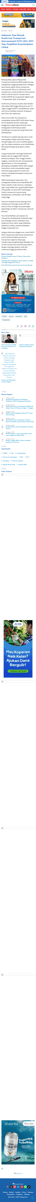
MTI (25, 316)
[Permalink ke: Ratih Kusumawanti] (3, 51)
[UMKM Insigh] (18, 23)
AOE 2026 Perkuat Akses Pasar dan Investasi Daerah (16, 265)
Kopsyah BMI (22, 464)
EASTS (4, 316)
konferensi (19, 316)
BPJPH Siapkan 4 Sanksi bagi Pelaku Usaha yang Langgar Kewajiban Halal (19, 434)
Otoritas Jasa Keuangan (10, 457)
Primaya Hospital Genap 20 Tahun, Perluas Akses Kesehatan (15, 257)
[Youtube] (21, 1187)
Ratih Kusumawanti (10, 50)
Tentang (5, 1192)
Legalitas (17, 1192)
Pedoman (30, 1192)
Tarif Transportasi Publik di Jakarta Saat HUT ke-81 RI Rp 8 (8, 346)
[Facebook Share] (17, 326)
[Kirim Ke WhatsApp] (33, 326)
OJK (12, 453)
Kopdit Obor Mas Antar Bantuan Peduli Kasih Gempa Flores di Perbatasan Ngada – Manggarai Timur (20, 407)
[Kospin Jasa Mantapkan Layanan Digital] (9, 365)
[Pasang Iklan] (18, 291)
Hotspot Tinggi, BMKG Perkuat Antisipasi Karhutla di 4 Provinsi (18, 441)
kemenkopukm (21, 453)
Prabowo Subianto (17, 461)
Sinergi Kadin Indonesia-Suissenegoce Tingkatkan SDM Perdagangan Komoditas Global (18, 400)
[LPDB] (18, 649)
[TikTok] (28, 1186)
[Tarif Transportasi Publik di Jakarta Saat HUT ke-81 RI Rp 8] (9, 338)
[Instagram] (14, 1187)
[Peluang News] (12, 5)
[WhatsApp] (25, 1187)
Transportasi (6, 320)
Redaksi (11, 1192)
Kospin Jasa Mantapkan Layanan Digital (8, 380)
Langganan (19, 1194)
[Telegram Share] (29, 326)
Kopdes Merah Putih (9, 464)
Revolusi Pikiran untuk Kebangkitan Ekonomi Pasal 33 (19, 427)
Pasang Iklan (10, 1194)
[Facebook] (7, 1187)
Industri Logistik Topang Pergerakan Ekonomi (26, 345)
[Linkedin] (18, 1187)
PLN (27, 457)
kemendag (6, 461)
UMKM (5, 453)
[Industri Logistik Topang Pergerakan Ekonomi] (27, 338)
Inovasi (11, 316)
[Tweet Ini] (21, 326)
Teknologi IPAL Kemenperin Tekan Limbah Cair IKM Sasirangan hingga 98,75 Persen (17, 261)
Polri (21, 457)
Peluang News (24, 1197)
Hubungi (26, 1194)
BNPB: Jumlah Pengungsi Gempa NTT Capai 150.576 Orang (19, 414)
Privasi (24, 1192)
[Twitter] (11, 1187)
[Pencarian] (33, 5)
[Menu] (2, 5)
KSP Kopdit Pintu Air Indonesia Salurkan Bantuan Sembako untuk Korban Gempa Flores (20, 420)
